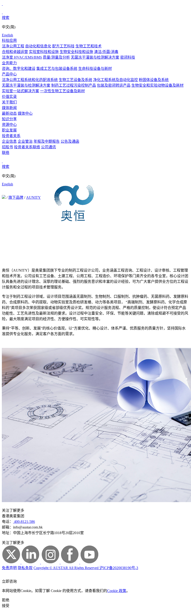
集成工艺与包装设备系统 (56, 69)
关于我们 (9, 102)
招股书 (7, 147)
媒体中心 (25, 113)
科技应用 (9, 41)
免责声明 (9, 568)
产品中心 (9, 74)
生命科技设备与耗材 (95, 69)
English (7, 35)
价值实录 (9, 97)
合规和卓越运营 (15, 52)
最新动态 (9, 113)
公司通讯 (48, 147)
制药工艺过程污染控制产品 (73, 85)
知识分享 (9, 119)
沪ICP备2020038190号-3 (118, 568)
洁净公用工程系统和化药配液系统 (30, 80)
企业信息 (9, 141)
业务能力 (9, 63)
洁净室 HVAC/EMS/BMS (22, 57)
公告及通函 (70, 141)
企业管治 (25, 141)
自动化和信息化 (38, 46)
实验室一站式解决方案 (20, 91)
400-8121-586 (24, 522)
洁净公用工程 (13, 46)
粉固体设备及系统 (154, 80)
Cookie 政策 (116, 591)
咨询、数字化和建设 (18, 69)
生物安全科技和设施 (76, 52)
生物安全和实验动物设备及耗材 (157, 85)
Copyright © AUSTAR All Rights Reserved (66, 568)
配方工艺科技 (63, 46)
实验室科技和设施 (44, 52)
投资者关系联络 (27, 147)
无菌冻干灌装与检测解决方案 (95, 57)
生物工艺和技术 (88, 46)
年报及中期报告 (47, 141)
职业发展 (9, 130)
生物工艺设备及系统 (75, 80)
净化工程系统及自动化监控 (115, 80)
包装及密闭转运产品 (113, 85)
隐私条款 (25, 568)
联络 (5, 153)
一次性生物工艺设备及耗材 (62, 91)
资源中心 (9, 125)
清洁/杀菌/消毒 (106, 52)
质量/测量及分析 (56, 57)
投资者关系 (11, 136)
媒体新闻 (9, 108)
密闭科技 (127, 57)
